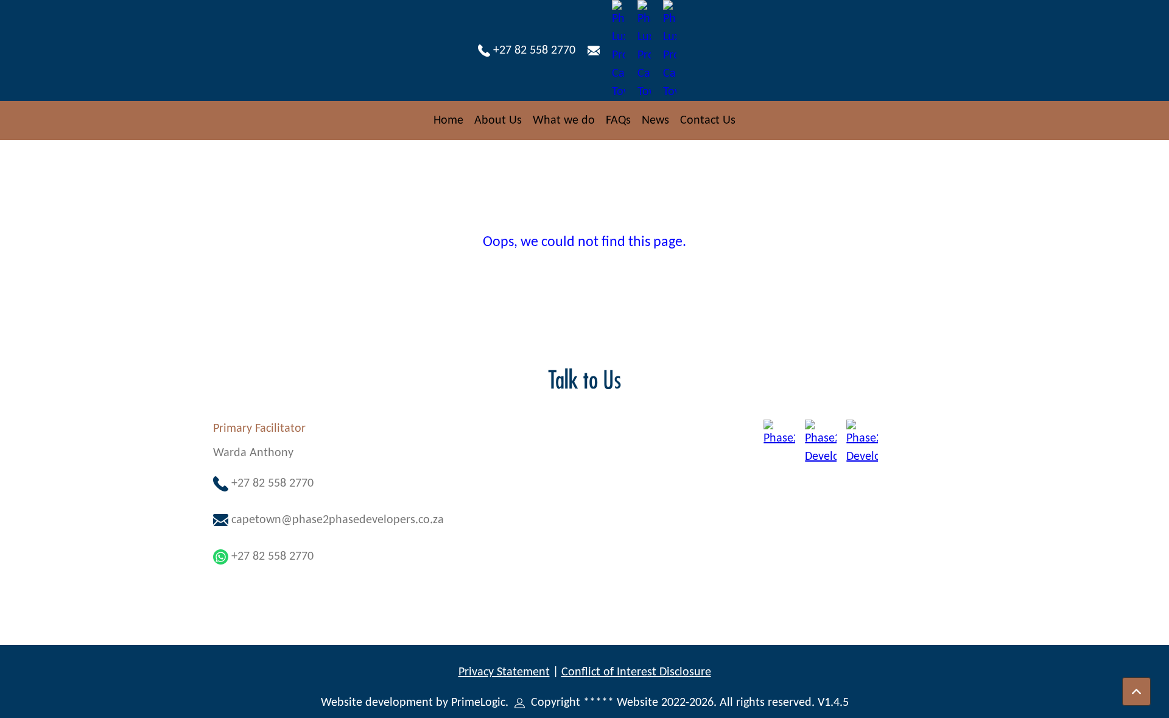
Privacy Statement (504, 672)
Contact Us (707, 120)
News (655, 120)
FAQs (618, 120)
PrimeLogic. (481, 703)
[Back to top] (1136, 691)
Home (448, 120)
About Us (498, 120)
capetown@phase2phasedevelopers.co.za (336, 520)
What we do (564, 120)
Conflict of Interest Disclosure (636, 672)
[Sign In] (519, 703)
